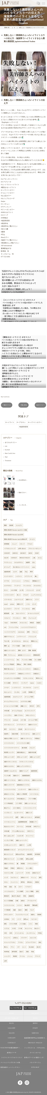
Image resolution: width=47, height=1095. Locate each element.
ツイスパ (19, 905)
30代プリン (30, 831)
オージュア (7, 567)
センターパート (18, 812)
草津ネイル (39, 678)
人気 (34, 557)
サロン (6, 882)
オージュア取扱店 (9, 664)
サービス (32, 539)
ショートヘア (19, 873)
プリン (12, 947)
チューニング (32, 618)
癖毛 (33, 608)
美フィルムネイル (9, 798)
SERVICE (15, 553)
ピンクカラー (8, 608)
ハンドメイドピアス (9, 632)
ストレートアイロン (9, 942)
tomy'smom (21, 632)
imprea (32, 683)
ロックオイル (27, 687)
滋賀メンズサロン (9, 863)
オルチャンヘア (17, 696)
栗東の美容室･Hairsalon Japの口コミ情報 (15, 530)
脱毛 (37, 891)
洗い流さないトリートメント (21, 567)
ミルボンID (20, 835)
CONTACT (14, 557)
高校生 (37, 882)
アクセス (29, 544)
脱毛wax (26, 919)
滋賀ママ (21, 845)
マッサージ (17, 585)
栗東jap (19, 664)
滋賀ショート (36, 734)
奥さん (6, 947)
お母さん (15, 937)
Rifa (18, 659)
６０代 (28, 873)
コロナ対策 (14, 590)
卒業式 (12, 868)
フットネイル (26, 608)
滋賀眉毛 (29, 854)
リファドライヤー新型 (23, 743)
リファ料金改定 (8, 803)
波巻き (23, 900)
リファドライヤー (9, 743)
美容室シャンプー (9, 752)
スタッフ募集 (29, 891)
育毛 (24, 896)
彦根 (28, 632)
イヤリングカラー (32, 863)
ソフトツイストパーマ (29, 808)
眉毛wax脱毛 (29, 859)
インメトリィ (14, 882)
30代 (5, 933)
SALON (6, 557)
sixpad (6, 604)
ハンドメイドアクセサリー (28, 627)
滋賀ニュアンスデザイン (24, 766)
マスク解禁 (20, 891)
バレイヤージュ (30, 933)
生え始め (31, 947)
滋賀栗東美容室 (22, 822)
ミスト (30, 923)
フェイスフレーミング (22, 914)
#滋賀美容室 (23, 427)
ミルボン (39, 683)
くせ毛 (24, 692)
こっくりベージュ (9, 659)
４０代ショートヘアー (10, 845)
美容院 (15, 956)
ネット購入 (29, 868)
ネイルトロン (23, 622)
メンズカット (8, 812)
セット (24, 947)
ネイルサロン (37, 585)
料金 (32, 951)
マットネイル (27, 585)
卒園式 (6, 868)
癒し (36, 576)
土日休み (6, 919)
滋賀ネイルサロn (37, 780)
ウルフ (32, 910)
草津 (31, 571)
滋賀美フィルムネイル (10, 771)
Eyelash (7, 450)
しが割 (29, 845)
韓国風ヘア (32, 692)
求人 (33, 562)
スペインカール (19, 933)
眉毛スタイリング (9, 859)
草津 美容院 (27, 664)
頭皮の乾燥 (15, 734)
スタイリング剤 (8, 873)
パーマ (19, 919)
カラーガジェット (9, 724)
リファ (37, 599)
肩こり (19, 595)
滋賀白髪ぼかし (21, 752)
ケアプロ (6, 581)
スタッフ (22, 544)
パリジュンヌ (32, 636)
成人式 (38, 947)
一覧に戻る (23, 405)
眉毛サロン (20, 868)
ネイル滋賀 (7, 683)
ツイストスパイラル (9, 789)
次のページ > (40, 405)
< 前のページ (7, 405)
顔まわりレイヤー (9, 826)
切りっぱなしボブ (9, 835)
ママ (13, 919)
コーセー (6, 687)
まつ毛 (21, 590)
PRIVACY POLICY (25, 557)
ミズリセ (6, 928)
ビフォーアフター (31, 942)
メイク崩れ (23, 923)
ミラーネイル (8, 599)
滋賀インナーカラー (9, 650)
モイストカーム (25, 734)
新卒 (5, 729)
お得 (5, 961)
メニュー (14, 544)
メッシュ (29, 956)
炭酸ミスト (24, 706)
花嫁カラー (16, 775)
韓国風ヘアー (33, 822)
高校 (27, 951)
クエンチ (32, 747)
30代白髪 (6, 710)
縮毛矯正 (37, 817)
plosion (12, 604)
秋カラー (37, 928)
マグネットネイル (28, 678)
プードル (22, 956)
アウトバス (7, 720)
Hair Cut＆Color (5, 396)
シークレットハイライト (24, 669)
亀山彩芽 (27, 905)
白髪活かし (36, 673)
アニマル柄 (7, 775)
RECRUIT (23, 553)
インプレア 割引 (8, 840)
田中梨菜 (37, 854)
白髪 (17, 900)
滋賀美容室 (7, 571)
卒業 (5, 886)
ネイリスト (12, 729)
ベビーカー (34, 919)
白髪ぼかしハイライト (24, 673)
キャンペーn (28, 928)
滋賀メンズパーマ (9, 784)
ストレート (7, 937)
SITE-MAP (35, 1067)
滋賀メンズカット (33, 789)
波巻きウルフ (36, 873)
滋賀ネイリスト (32, 724)
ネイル (40, 557)
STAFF (37, 553)
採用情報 (6, 544)
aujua (33, 567)
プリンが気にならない (18, 831)
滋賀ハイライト (26, 645)
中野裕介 (37, 738)
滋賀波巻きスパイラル (23, 784)
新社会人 (29, 882)
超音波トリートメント (24, 655)
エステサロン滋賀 (26, 701)
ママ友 (20, 928)
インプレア (24, 683)
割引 (24, 618)
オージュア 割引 (33, 720)
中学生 (40, 933)
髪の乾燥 (24, 747)
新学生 (23, 882)
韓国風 (23, 863)
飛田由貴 (34, 905)
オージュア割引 (29, 696)
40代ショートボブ (22, 757)
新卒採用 (14, 951)
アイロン (20, 942)
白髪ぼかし (36, 669)
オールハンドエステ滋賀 (11, 706)
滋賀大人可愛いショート (11, 738)
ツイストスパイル (9, 905)
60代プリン (37, 826)
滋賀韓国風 (7, 696)
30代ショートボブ (9, 757)
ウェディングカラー (9, 673)
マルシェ (34, 632)
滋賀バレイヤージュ (26, 738)
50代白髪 (6, 831)
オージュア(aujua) (17, 710)
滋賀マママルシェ (9, 636)
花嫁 (14, 910)
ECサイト (15, 683)
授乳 (5, 923)
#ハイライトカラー (35, 422)
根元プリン (7, 808)
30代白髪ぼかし (21, 798)
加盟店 (38, 622)
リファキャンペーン (9, 822)
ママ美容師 (7, 910)
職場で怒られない (9, 669)
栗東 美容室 (32, 650)
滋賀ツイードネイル (9, 780)
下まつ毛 (6, 641)
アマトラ (37, 956)
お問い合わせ (22, 548)
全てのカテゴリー (11, 442)
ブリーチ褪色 (32, 798)
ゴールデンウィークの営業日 (12, 678)
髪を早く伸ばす (16, 896)
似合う (20, 910)
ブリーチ (16, 608)
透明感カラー (36, 581)
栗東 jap (6, 645)
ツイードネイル (34, 794)
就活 (10, 886)
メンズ (6, 877)
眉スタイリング (8, 854)
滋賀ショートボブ (35, 757)
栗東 (5, 525)
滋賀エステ (20, 604)
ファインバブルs (13, 627)
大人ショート (8, 692)
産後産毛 (31, 896)
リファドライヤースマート (11, 747)
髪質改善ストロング (9, 849)
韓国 (36, 923)
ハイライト (19, 576)
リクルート (7, 618)
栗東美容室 (36, 655)
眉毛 (40, 877)
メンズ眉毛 (20, 859)
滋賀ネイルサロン (9, 766)
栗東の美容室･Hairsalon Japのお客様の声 (15, 539)
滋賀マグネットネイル (10, 761)
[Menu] (43, 3)
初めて (21, 951)
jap (12, 613)
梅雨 (26, 910)
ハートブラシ (8, 715)
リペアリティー (21, 724)
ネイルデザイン (18, 562)
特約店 (32, 622)
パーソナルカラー (9, 891)
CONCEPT (7, 553)
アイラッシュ (8, 562)
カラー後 (23, 720)
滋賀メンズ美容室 (22, 794)
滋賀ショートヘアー (21, 840)
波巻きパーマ (24, 877)
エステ (15, 571)
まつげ (38, 590)
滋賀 (21, 571)
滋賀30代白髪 (32, 752)
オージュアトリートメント (25, 849)
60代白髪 (28, 826)
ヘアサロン (26, 581)
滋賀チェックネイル (23, 780)
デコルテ (25, 595)
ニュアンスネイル (36, 595)
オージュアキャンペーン (11, 701)
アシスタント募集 (27, 659)
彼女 (40, 942)
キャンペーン (30, 835)
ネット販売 (38, 659)
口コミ (6, 590)
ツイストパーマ (8, 817)
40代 (10, 933)
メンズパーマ (22, 789)
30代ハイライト (30, 715)
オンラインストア (30, 710)
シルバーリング (18, 599)
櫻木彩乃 (6, 896)
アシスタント (17, 618)
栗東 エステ (22, 650)
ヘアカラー (28, 886)
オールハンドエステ (33, 613)
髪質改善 (6, 613)
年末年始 (6, 951)
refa (5, 627)
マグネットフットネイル (26, 761)
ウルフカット (14, 877)
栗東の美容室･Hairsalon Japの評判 (13, 534)
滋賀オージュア (23, 771)
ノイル (28, 604)
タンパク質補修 (8, 900)
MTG (38, 706)
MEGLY (32, 706)
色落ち (33, 914)
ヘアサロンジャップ (9, 548)
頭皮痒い (6, 734)
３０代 (14, 928)
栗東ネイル (34, 641)
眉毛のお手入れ (20, 854)
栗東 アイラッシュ (9, 655)
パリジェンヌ (30, 590)
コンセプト (19, 525)
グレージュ (20, 826)
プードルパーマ (31, 900)
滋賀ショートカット (26, 817)
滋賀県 (28, 562)
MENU (30, 553)
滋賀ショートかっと (30, 803)
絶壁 (17, 817)
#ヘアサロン (21, 422)
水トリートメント (30, 729)
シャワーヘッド (21, 636)
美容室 (11, 525)
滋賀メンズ (29, 812)
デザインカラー (8, 914)
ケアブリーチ (28, 576)
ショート (36, 687)
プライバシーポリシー (34, 548)
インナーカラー (8, 576)
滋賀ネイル (29, 599)
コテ (18, 947)
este (6, 446)
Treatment (8, 460)
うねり (6, 622)
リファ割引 (19, 803)
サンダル (16, 692)
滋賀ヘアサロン (18, 715)
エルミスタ (33, 937)
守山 (26, 571)
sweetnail (15, 720)
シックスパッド (16, 687)
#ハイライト (9, 422)
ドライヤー (24, 937)
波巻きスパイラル (9, 794)
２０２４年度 (13, 923)
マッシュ (33, 877)
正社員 (20, 729)
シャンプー (7, 956)
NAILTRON (14, 622)
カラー (20, 886)
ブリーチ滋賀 (16, 645)
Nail (6, 457)
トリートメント (16, 581)
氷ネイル (25, 641)
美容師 (39, 914)
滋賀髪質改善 (26, 775)
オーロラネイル (16, 641)
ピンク (34, 604)
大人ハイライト (20, 613)
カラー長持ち (17, 808)
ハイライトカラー (9, 595)
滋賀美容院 (34, 771)
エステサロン (8, 585)
